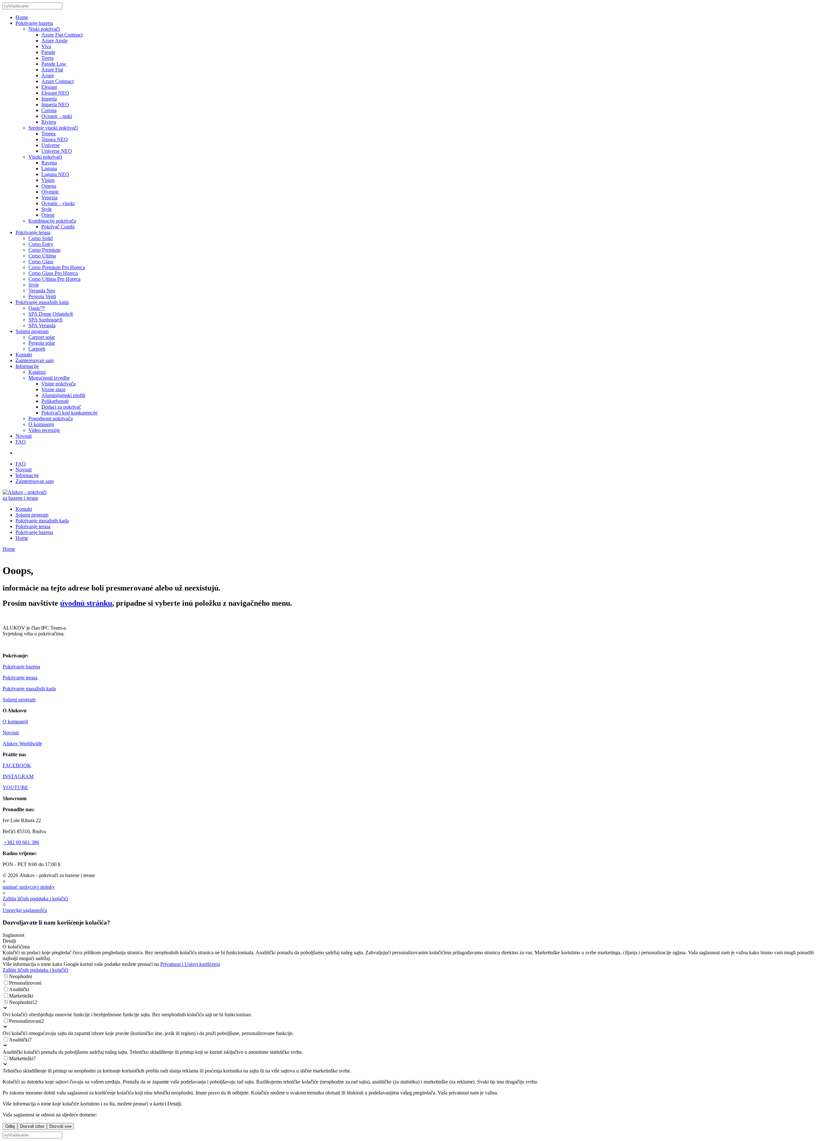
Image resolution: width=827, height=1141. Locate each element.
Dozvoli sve (60, 1126)
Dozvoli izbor (32, 1126)
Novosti (11, 732)
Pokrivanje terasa (20, 677)
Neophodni (20, 976)
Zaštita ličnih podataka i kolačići (35, 898)
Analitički (19, 989)
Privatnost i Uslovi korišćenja (190, 964)
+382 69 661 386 (21, 842)
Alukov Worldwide (22, 743)
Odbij (10, 1126)
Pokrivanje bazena (21, 666)
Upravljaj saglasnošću (25, 910)
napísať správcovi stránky (29, 887)
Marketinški (21, 996)
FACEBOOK (17, 765)
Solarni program (19, 699)
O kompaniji (15, 721)
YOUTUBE (15, 787)
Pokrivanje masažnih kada (29, 688)
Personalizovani (25, 983)
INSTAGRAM (18, 776)
